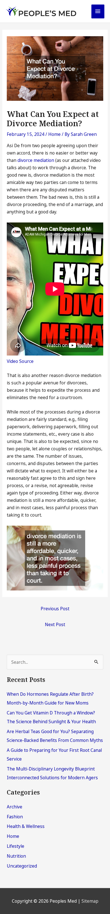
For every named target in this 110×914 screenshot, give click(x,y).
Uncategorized (22, 866)
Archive (14, 807)
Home (54, 134)
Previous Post (55, 608)
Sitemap (90, 901)
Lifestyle (15, 846)
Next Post (55, 624)
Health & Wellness (26, 826)
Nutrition (16, 856)
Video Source (20, 361)
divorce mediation (35, 160)
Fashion (15, 817)
